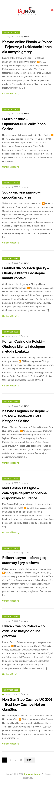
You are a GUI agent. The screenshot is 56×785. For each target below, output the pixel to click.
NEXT (28, 760)
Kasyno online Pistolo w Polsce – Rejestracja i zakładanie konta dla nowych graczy (27, 46)
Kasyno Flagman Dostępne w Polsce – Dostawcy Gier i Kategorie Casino (25, 415)
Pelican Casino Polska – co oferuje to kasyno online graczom (23, 630)
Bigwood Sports (32, 773)
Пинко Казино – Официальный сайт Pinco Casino (24, 123)
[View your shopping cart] (50, 11)
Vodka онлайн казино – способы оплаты (21, 195)
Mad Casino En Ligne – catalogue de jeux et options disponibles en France (24, 492)
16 (21, 760)
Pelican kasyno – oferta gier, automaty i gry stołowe (24, 560)
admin (26, 36)
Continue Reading (10, 93)
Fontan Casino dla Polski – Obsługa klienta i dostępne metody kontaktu (23, 346)
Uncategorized (11, 32)
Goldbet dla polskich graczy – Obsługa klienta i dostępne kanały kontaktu (25, 272)
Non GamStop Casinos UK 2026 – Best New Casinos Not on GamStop (27, 704)
